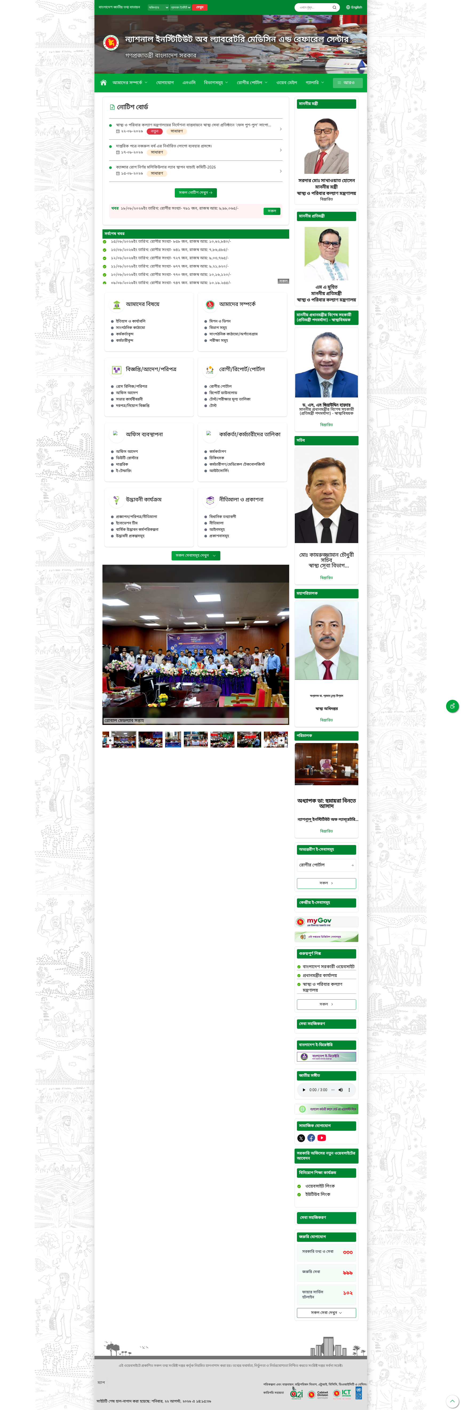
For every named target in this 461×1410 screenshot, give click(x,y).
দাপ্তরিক (122, 464)
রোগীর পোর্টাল (220, 386)
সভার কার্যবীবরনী (129, 399)
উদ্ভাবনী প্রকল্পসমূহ (130, 536)
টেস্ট (213, 406)
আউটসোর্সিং (219, 471)
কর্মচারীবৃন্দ (124, 340)
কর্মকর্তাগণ (217, 451)
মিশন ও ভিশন (219, 321)
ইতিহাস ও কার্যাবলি (130, 321)
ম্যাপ (101, 1382)
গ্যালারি (313, 83)
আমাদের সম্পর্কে (128, 83)
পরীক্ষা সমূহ (218, 340)
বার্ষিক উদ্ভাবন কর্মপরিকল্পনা (137, 529)
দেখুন (199, 7)
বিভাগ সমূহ (218, 328)
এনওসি (189, 83)
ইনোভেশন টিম (127, 523)
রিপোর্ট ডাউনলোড (223, 393)
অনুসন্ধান (334, 7)
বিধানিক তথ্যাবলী (222, 517)
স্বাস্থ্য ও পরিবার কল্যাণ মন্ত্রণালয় (322, 987)
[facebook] (312, 1141)
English (356, 7)
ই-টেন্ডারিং (124, 471)
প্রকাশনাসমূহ (219, 536)
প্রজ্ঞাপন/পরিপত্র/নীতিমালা (136, 517)
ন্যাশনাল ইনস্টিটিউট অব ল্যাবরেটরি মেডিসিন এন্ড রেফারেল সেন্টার (237, 39)
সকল (272, 211)
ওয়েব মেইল (286, 83)
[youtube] (322, 1141)
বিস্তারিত (326, 425)
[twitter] (302, 1141)
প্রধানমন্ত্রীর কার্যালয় (320, 976)
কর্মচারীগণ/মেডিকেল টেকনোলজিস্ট (237, 464)
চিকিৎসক (216, 458)
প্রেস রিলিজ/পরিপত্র (131, 386)
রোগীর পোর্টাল (250, 83)
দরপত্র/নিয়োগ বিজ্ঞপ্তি (132, 406)
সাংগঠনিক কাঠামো (130, 328)
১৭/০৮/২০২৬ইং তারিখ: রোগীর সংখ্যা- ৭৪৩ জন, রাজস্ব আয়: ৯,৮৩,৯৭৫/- (180, 205)
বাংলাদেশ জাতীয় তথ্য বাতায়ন (119, 7)
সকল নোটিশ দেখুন (194, 192)
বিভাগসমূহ (214, 83)
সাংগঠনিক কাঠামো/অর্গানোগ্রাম (233, 334)
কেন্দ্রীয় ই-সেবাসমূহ (314, 902)
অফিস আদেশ (127, 393)
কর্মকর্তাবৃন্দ (125, 334)
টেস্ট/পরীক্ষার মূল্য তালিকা (230, 399)
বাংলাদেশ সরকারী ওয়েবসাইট (329, 967)
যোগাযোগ (165, 83)
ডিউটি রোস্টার (127, 458)
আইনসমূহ (217, 529)
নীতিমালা (216, 523)
